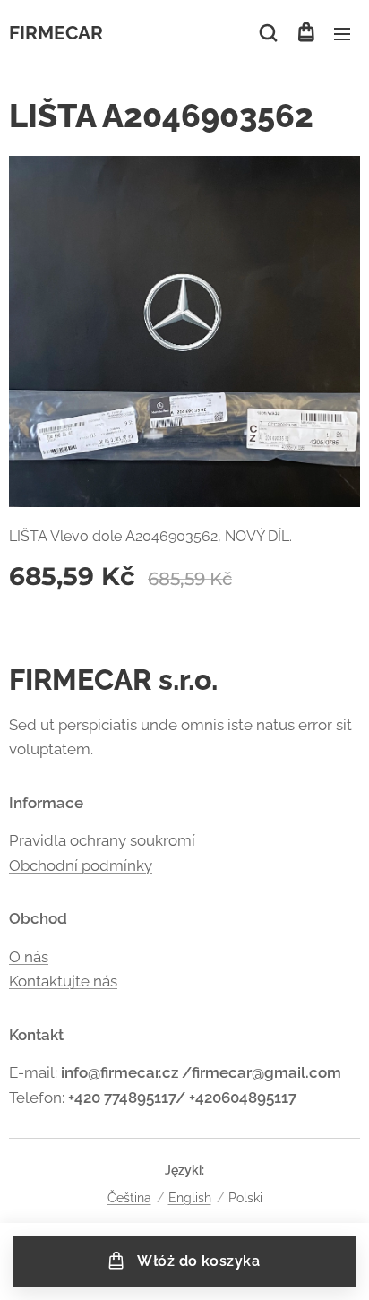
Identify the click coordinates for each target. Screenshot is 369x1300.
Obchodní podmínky (80, 865)
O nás (28, 957)
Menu (342, 33)
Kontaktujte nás (63, 981)
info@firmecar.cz (119, 1072)
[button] (268, 33)
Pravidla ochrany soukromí (102, 840)
